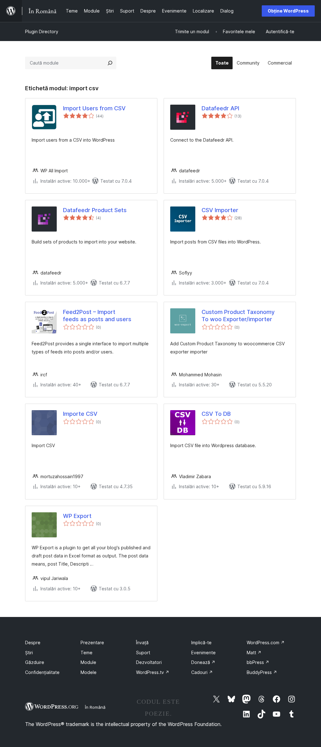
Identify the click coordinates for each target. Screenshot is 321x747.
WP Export (77, 516)
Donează (203, 662)
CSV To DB (216, 413)
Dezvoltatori (149, 662)
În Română (95, 707)
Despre (32, 642)
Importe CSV (80, 413)
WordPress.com (266, 642)
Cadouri (202, 672)
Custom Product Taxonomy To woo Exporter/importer (238, 315)
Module (88, 662)
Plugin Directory (41, 31)
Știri (29, 652)
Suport (143, 652)
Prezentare (92, 642)
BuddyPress (262, 672)
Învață (142, 642)
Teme (86, 652)
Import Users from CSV (94, 108)
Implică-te (201, 642)
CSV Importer (220, 210)
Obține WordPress (288, 10)
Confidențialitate (42, 672)
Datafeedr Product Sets (95, 210)
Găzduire (34, 662)
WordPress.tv (152, 672)
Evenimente (203, 652)
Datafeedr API (220, 108)
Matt (254, 652)
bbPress (258, 662)
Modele (89, 672)
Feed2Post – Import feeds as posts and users (97, 315)
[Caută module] (110, 63)
